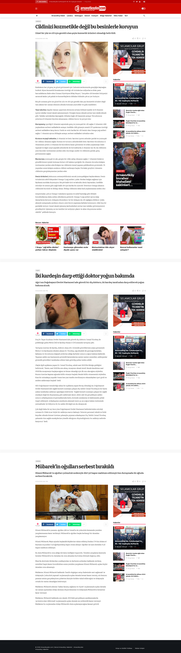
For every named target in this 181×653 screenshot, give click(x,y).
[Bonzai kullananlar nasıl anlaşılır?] (133, 235)
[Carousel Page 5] (138, 145)
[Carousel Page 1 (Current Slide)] (121, 145)
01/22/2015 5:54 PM (41, 291)
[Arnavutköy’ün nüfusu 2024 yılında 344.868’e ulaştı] (118, 134)
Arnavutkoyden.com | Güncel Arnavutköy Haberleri (56, 647)
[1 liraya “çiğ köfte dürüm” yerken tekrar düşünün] (48, 235)
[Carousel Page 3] (130, 145)
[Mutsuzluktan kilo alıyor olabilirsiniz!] (104, 235)
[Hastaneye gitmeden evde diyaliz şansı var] (76, 235)
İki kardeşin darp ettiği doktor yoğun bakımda (84, 276)
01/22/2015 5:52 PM (41, 481)
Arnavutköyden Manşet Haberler (43, 242)
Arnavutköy (119, 84)
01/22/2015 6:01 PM (41, 38)
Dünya (38, 461)
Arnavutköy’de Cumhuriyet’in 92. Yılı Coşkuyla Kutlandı (65, 1)
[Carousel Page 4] (134, 145)
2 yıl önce (131, 136)
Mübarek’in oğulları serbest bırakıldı (74, 467)
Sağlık (38, 21)
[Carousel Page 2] (126, 145)
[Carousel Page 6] (142, 145)
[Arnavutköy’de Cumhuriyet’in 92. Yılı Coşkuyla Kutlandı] (129, 95)
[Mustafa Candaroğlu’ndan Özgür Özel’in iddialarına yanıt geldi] (118, 114)
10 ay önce (131, 115)
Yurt (37, 270)
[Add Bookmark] (106, 81)
